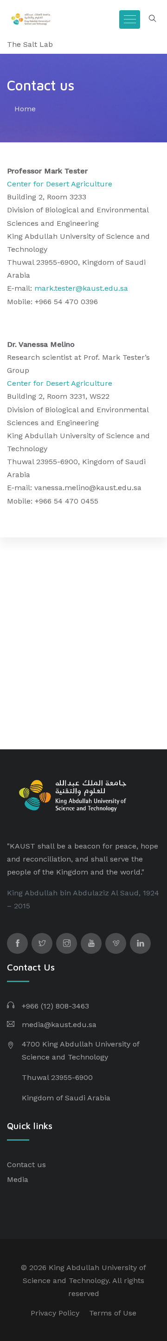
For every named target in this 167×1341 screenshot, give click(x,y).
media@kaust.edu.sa (59, 1024)
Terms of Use (112, 1313)
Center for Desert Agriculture (59, 183)
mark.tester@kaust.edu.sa (81, 288)
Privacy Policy (55, 1313)
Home (25, 108)
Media (17, 1179)
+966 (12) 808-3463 (55, 1006)
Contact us (26, 1164)
